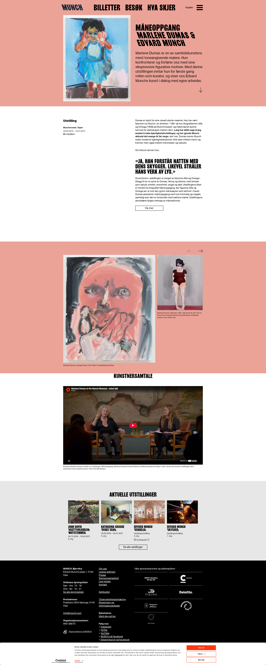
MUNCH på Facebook (112, 636)
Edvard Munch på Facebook (115, 640)
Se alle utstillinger (133, 547)
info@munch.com (72, 613)
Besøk (133, 7)
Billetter (107, 7)
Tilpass (200, 654)
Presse (102, 575)
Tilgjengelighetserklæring (112, 599)
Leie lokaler (105, 581)
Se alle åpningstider (73, 592)
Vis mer (149, 208)
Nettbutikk (104, 592)
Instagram (106, 627)
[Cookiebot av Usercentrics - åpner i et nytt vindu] (61, 661)
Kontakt (103, 585)
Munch (73, 7)
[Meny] (200, 7)
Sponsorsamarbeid (109, 578)
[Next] (200, 251)
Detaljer (77, 661)
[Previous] (190, 251)
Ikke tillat (201, 660)
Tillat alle (201, 648)
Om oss (103, 569)
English (189, 7)
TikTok (104, 630)
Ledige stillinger (107, 572)
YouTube (105, 633)
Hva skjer (161, 7)
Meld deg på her (107, 616)
